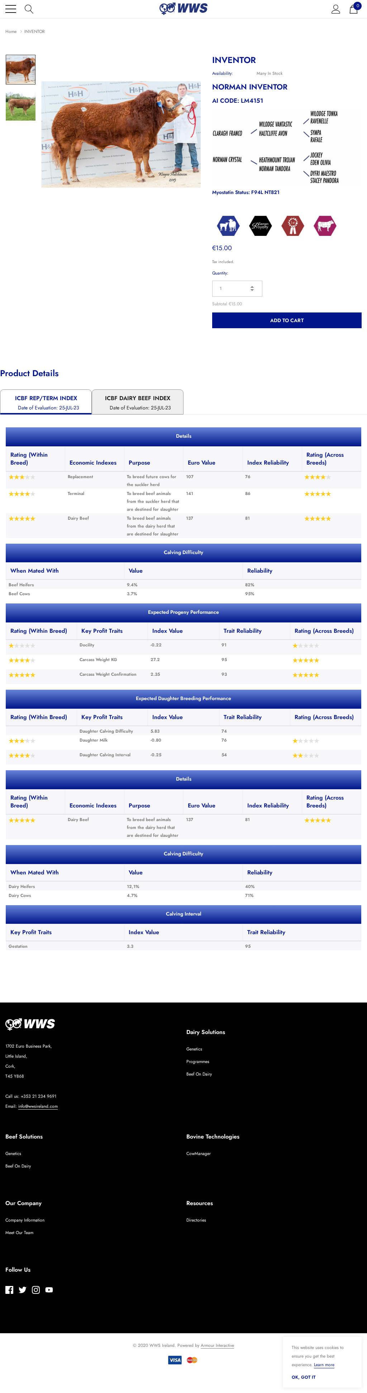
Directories (196, 1220)
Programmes (197, 1061)
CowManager (198, 1153)
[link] (20, 69)
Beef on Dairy (199, 1074)
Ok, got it (303, 1377)
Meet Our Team (19, 1232)
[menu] (10, 9)
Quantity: (220, 273)
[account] (336, 8)
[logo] (183, 9)
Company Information (24, 1220)
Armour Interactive (217, 1345)
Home (10, 31)
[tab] (46, 401)
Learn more (324, 1365)
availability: (222, 73)
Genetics (194, 1049)
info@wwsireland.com (38, 1106)
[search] (29, 8)
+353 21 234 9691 (38, 1096)
